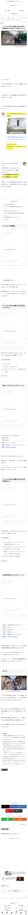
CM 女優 (5, 769)
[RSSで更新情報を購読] (20, 819)
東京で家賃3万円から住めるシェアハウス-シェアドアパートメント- (16, 139)
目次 (12, 201)
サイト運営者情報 (20, 910)
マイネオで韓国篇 (8, 204)
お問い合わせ (7, 907)
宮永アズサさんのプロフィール (12, 211)
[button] (18, 811)
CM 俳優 (21, 905)
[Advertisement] (14, 62)
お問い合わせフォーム (18, 762)
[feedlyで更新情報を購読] (7, 819)
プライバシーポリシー (20, 907)
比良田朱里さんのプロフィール (12, 217)
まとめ (6, 219)
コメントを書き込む (14, 890)
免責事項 (7, 910)
